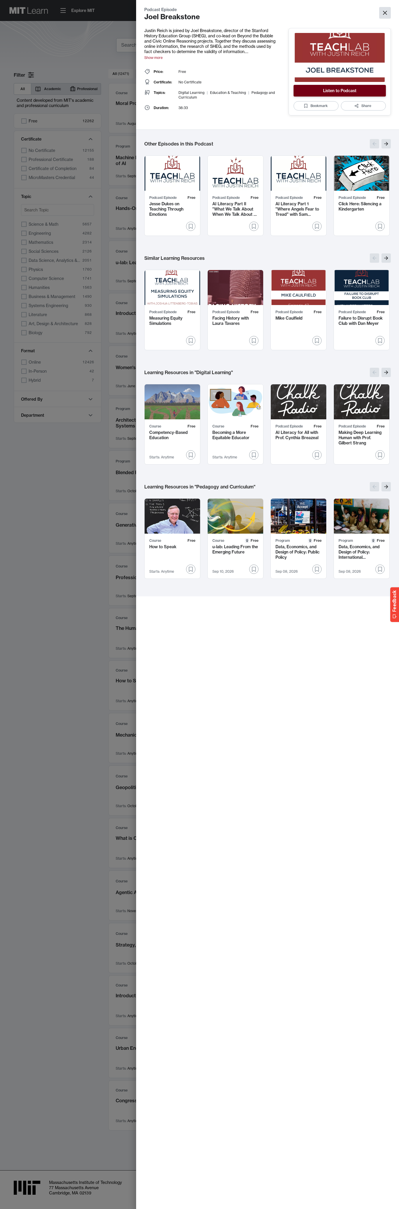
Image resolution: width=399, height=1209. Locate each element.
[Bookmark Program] (317, 569)
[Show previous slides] (374, 143)
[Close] (385, 13)
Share (366, 106)
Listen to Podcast (339, 90)
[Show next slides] (386, 143)
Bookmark (319, 106)
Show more (153, 57)
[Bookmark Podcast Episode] (190, 226)
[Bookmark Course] (190, 455)
